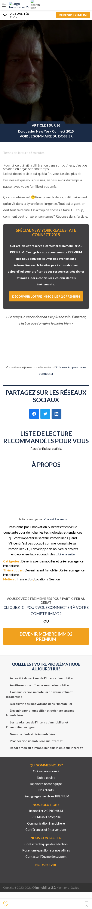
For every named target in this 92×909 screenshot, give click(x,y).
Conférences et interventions (46, 829)
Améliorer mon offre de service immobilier (40, 685)
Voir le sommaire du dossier (46, 136)
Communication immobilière (46, 823)
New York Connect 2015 (55, 131)
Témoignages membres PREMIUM (46, 796)
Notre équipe (46, 777)
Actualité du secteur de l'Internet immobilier (42, 678)
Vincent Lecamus (55, 519)
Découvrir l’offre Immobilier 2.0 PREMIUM (46, 296)
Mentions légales (67, 887)
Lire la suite (66, 554)
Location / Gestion (47, 579)
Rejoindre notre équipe (46, 784)
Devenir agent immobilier (42, 570)
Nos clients (46, 790)
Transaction (25, 579)
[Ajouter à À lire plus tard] (86, 904)
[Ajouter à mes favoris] (6, 903)
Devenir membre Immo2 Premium (46, 636)
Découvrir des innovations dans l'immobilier (41, 703)
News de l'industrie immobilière (32, 734)
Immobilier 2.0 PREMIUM (46, 811)
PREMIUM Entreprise (46, 817)
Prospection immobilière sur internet (36, 741)
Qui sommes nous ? (46, 771)
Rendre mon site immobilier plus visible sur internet (46, 748)
